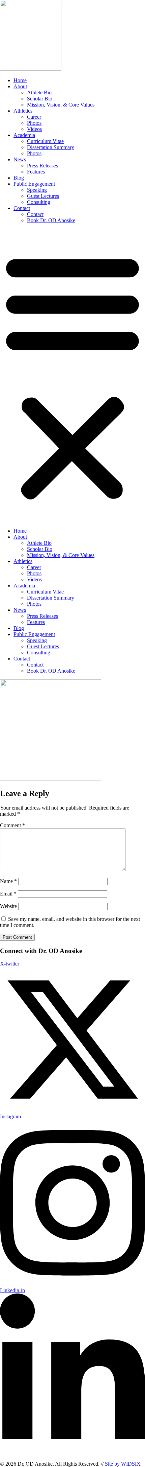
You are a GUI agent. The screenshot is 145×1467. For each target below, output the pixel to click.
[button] (72, 375)
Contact (21, 208)
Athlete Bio (39, 92)
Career (34, 117)
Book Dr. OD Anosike (51, 220)
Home (20, 80)
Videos (34, 129)
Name (8, 881)
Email (8, 893)
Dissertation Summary (50, 147)
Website (8, 906)
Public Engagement (34, 184)
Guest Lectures (43, 196)
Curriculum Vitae (45, 141)
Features (36, 171)
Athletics (22, 111)
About (20, 86)
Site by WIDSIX (123, 1464)
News (19, 159)
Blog (18, 178)
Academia (24, 135)
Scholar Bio (39, 98)
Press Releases (42, 165)
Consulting (38, 202)
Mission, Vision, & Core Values (60, 105)
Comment (12, 825)
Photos (34, 123)
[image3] (50, 779)
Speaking (37, 190)
